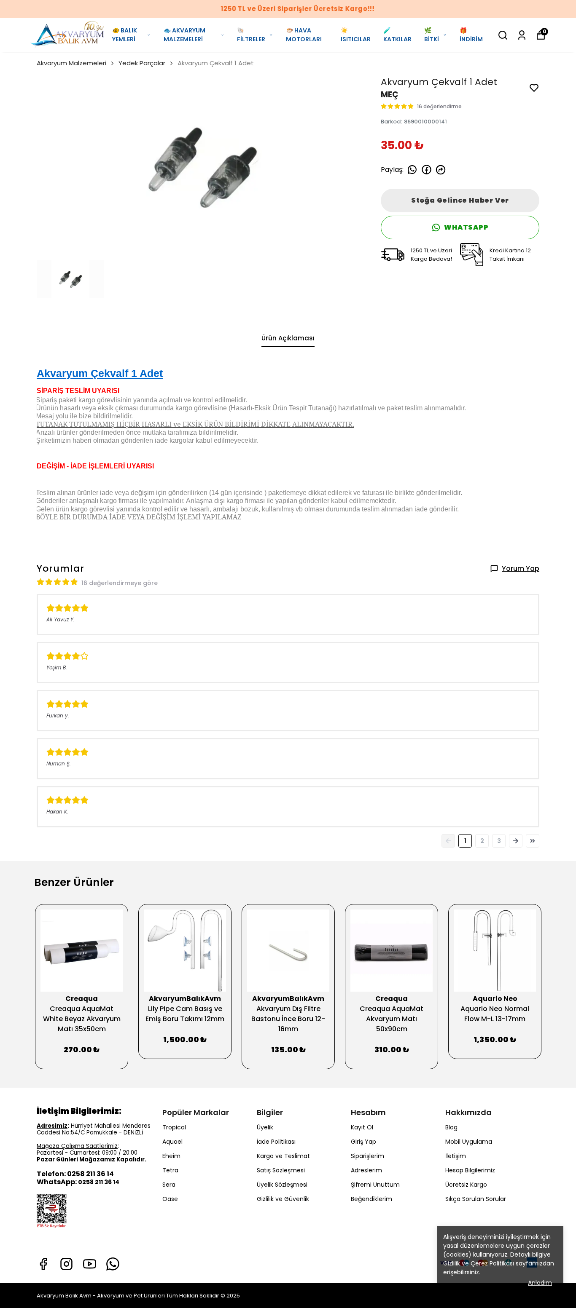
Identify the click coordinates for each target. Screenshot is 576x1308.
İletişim (455, 1156)
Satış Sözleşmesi (281, 1170)
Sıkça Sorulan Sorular (475, 1199)
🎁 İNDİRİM (471, 34)
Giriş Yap (363, 1141)
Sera (168, 1184)
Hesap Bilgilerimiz (470, 1170)
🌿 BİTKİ (431, 34)
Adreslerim (366, 1170)
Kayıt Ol (362, 1127)
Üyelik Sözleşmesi (282, 1184)
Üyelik (265, 1127)
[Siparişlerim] (522, 35)
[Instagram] (66, 1264)
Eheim (171, 1156)
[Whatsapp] (112, 1264)
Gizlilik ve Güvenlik (283, 1199)
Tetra (170, 1170)
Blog (451, 1127)
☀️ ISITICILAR (356, 34)
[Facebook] (43, 1264)
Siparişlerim (367, 1156)
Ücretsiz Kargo (466, 1184)
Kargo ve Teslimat (283, 1156)
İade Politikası (276, 1141)
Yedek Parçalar (141, 63)
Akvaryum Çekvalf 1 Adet (100, 373)
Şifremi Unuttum (375, 1184)
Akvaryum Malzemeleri (71, 63)
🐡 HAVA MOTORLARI (304, 34)
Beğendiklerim (371, 1199)
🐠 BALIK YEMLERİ (124, 34)
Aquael (172, 1141)
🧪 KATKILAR (397, 34)
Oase (170, 1199)
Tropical (174, 1127)
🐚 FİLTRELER (251, 34)
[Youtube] (89, 1264)
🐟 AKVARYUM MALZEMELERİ (184, 34)
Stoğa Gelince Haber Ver (460, 200)
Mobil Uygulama (468, 1141)
